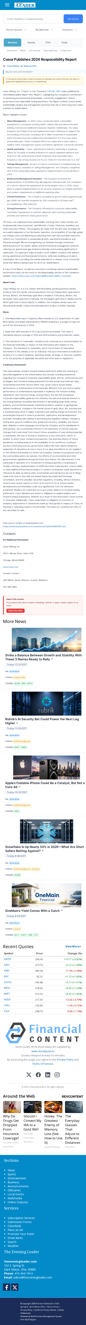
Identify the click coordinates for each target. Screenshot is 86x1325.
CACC (23, 935)
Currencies (34, 50)
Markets (12, 42)
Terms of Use (52, 1306)
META (7, 988)
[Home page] (24, 5)
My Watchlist (42, 29)
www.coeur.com (10, 567)
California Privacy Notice (45, 1310)
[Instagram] (57, 1075)
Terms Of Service (42, 1064)
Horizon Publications (45, 1303)
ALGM (17, 683)
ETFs (48, 42)
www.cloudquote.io (43, 1051)
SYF (36, 935)
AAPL (17, 811)
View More (72, 946)
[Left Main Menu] (7, 5)
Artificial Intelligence (22, 741)
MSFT (17, 747)
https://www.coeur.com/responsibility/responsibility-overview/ (41, 276)
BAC (6, 976)
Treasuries (65, 50)
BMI (23, 683)
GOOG (8, 982)
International (50, 50)
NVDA (7, 999)
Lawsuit (17, 929)
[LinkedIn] (48, 1075)
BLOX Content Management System (46, 1316)
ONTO (29, 683)
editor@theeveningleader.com (32, 1277)
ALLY (17, 935)
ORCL (7, 1005)
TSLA (6, 1011)
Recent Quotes (14, 29)
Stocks (31, 42)
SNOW (17, 875)
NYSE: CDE (54, 91)
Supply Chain (19, 677)
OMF (30, 935)
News (22, 50)
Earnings (35, 869)
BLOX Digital (30, 1319)
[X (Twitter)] (29, 1075)
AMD (6, 970)
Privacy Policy (65, 1059)
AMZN (7, 959)
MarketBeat (14, 671)
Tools (64, 42)
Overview (12, 50)
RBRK (24, 747)
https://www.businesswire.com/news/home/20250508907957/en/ (34, 526)
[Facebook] (38, 1075)
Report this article (15, 611)
